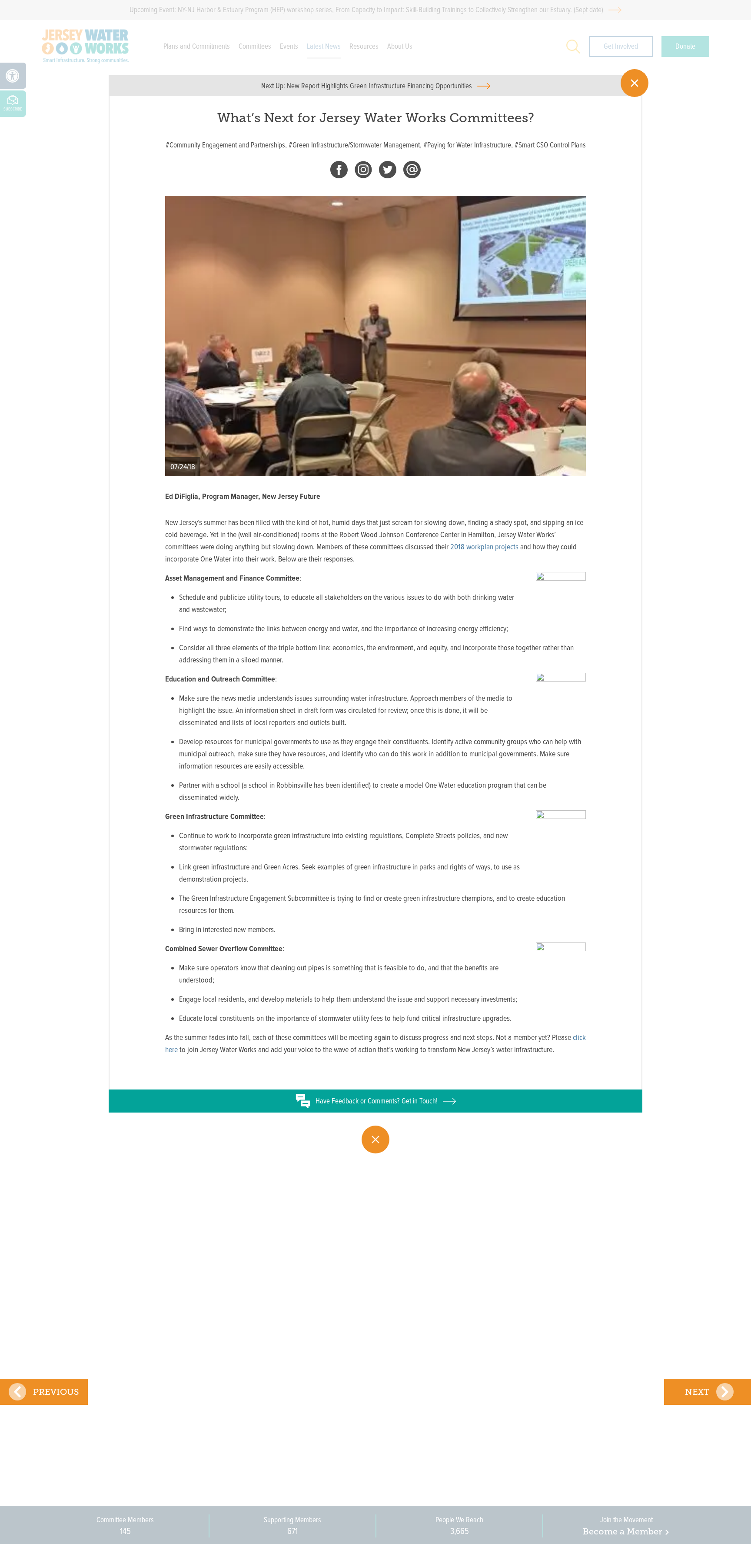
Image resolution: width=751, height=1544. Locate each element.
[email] (412, 171)
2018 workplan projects (484, 546)
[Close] (634, 83)
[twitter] (387, 171)
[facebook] (339, 171)
